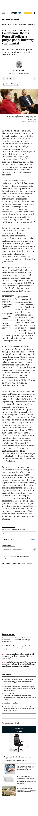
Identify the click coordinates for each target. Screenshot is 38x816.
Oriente (30, 25)
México (15, 25)
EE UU (9, 25)
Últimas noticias (8, 634)
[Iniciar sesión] (34, 13)
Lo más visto (6, 675)
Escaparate (19, 729)
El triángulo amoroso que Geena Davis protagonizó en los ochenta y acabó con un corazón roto (17, 648)
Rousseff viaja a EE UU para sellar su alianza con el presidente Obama (8, 304)
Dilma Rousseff (16, 549)
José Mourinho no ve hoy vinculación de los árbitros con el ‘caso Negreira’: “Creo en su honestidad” (18, 656)
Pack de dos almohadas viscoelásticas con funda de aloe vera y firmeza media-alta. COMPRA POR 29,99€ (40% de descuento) (26, 780)
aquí (31, 563)
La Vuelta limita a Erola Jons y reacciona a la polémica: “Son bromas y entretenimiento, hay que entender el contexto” (19, 708)
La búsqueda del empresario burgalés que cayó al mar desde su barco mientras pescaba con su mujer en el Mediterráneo (20, 688)
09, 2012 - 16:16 (22, 73)
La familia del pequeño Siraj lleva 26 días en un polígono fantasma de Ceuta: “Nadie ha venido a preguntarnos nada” (18, 681)
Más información (6, 559)
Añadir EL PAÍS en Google (12, 84)
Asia (35, 25)
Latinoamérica (22, 25)
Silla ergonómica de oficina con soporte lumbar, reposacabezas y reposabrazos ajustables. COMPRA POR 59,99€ (17, 759)
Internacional (10, 19)
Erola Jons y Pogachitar (11, 703)
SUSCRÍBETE (28, 13)
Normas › (33, 539)
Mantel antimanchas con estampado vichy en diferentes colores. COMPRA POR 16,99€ (26, 790)
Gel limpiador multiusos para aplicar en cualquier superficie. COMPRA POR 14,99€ (26, 767)
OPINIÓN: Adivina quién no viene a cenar (7, 326)
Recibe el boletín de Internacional (15, 530)
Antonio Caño (19, 70)
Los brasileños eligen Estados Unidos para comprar (7, 316)
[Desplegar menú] (3, 13)
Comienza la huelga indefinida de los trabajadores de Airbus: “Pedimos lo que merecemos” (17, 640)
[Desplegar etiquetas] (34, 549)
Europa (4, 25)
